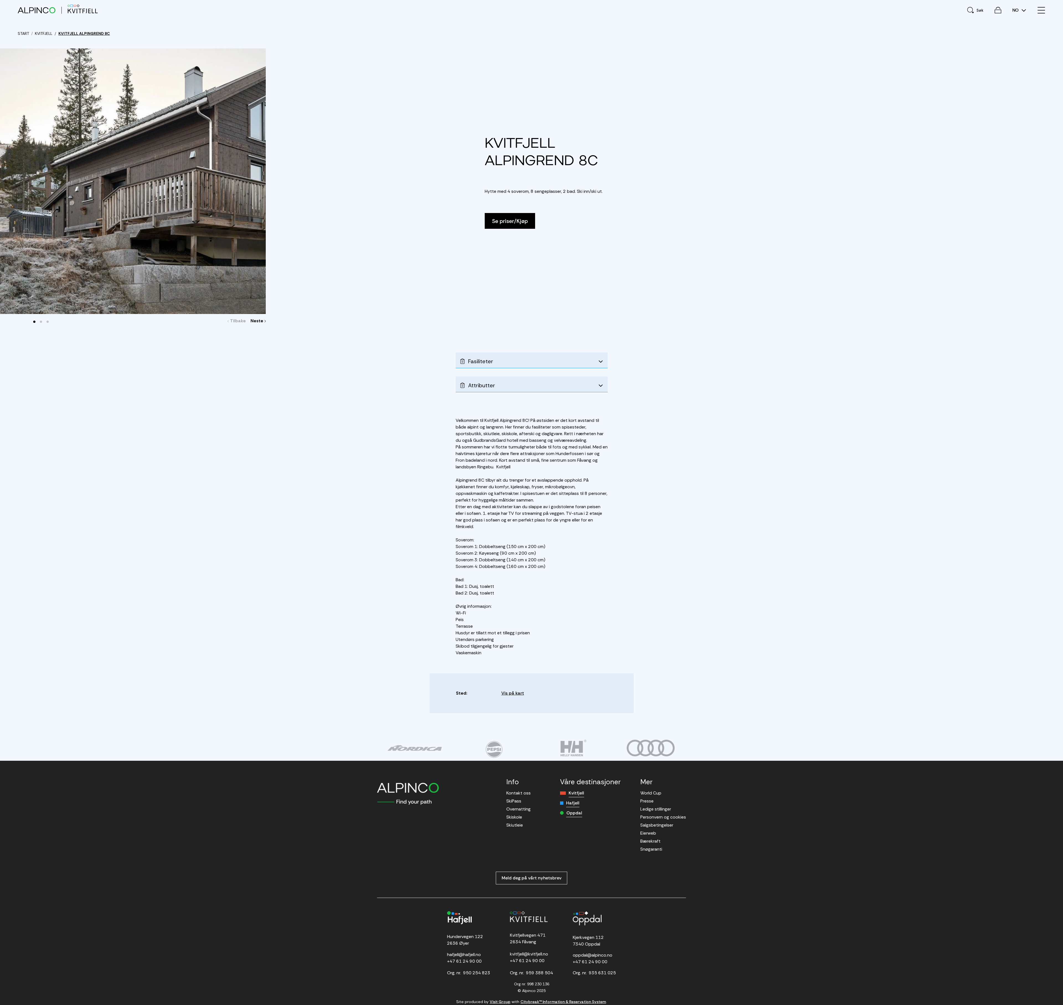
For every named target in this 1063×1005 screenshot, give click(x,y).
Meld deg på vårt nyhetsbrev (531, 878)
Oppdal (574, 813)
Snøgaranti (651, 849)
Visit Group (500, 1001)
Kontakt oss (518, 793)
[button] (34, 322)
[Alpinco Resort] (36, 10)
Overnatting (518, 809)
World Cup (650, 793)
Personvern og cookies (663, 817)
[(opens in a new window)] (414, 748)
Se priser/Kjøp (510, 221)
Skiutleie (514, 825)
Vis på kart (512, 693)
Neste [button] (257, 321)
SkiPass (513, 801)
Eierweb (648, 833)
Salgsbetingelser (656, 825)
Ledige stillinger (655, 809)
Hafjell (572, 803)
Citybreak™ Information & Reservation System (563, 1001)
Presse (647, 801)
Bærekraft (650, 841)
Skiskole (514, 817)
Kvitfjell (576, 793)
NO (1016, 10)
